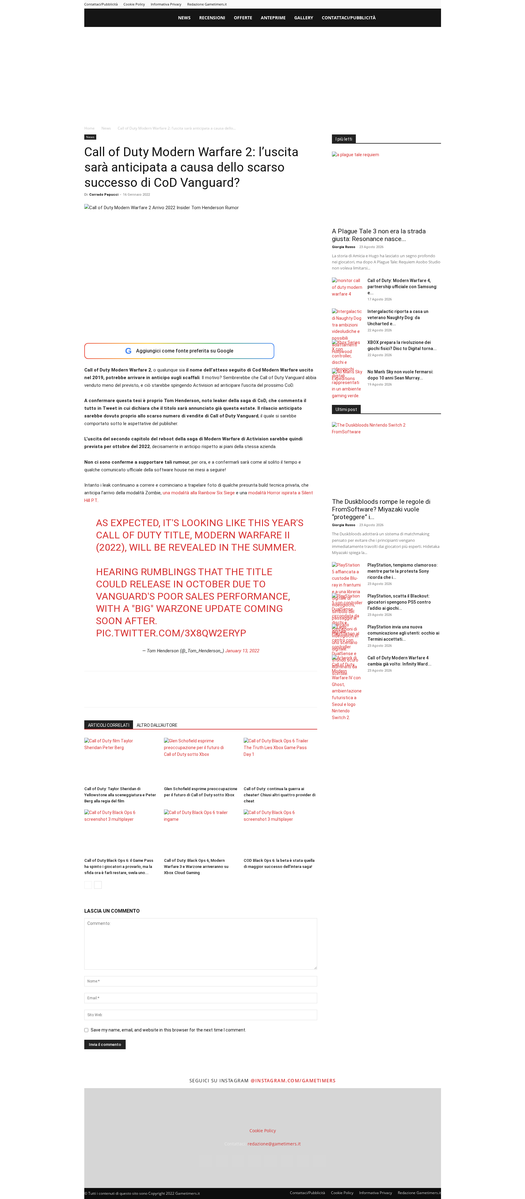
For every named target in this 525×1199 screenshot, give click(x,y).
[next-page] (98, 885)
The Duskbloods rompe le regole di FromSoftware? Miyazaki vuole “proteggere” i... (381, 509)
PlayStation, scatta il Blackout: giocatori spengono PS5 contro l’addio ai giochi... (399, 602)
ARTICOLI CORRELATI (108, 725)
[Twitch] (416, 4)
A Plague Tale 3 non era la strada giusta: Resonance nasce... (379, 235)
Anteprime (273, 18)
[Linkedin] (385, 4)
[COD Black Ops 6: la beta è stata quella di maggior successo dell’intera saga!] (280, 832)
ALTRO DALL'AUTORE (157, 725)
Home (89, 128)
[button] (433, 18)
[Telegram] (406, 4)
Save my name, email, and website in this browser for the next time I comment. (168, 1029)
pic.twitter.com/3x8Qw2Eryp (171, 633)
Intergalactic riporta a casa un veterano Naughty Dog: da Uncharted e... (397, 317)
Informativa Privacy (166, 4)
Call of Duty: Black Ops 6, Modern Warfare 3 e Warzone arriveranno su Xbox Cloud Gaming (196, 866)
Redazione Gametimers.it (207, 4)
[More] (189, 694)
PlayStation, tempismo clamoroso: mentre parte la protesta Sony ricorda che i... (402, 571)
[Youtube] (436, 4)
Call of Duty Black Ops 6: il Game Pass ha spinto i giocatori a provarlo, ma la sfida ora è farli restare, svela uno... (118, 866)
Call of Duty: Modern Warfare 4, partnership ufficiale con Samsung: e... (402, 286)
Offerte (243, 18)
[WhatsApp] (133, 694)
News (184, 18)
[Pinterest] (396, 4)
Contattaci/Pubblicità (101, 4)
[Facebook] (365, 4)
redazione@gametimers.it (274, 1144)
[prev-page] (88, 885)
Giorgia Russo (343, 247)
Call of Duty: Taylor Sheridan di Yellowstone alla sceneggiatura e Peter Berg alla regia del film (120, 794)
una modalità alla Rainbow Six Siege (199, 493)
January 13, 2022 (242, 651)
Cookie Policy (134, 4)
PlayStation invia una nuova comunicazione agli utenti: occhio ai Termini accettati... (403, 633)
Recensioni (212, 18)
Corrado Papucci (103, 195)
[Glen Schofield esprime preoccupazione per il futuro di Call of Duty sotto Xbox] (200, 761)
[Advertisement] (263, 73)
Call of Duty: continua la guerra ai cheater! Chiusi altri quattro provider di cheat (279, 794)
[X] (426, 4)
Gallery (303, 18)
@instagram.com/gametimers (293, 1080)
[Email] (161, 694)
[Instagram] (375, 4)
